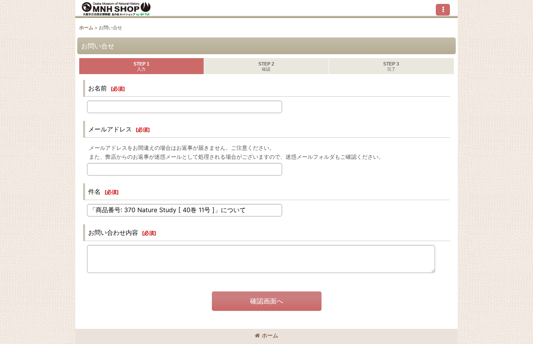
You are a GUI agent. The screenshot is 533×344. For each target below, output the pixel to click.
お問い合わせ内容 (113, 232)
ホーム (270, 335)
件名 (94, 191)
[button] (443, 10)
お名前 (97, 88)
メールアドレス (110, 129)
